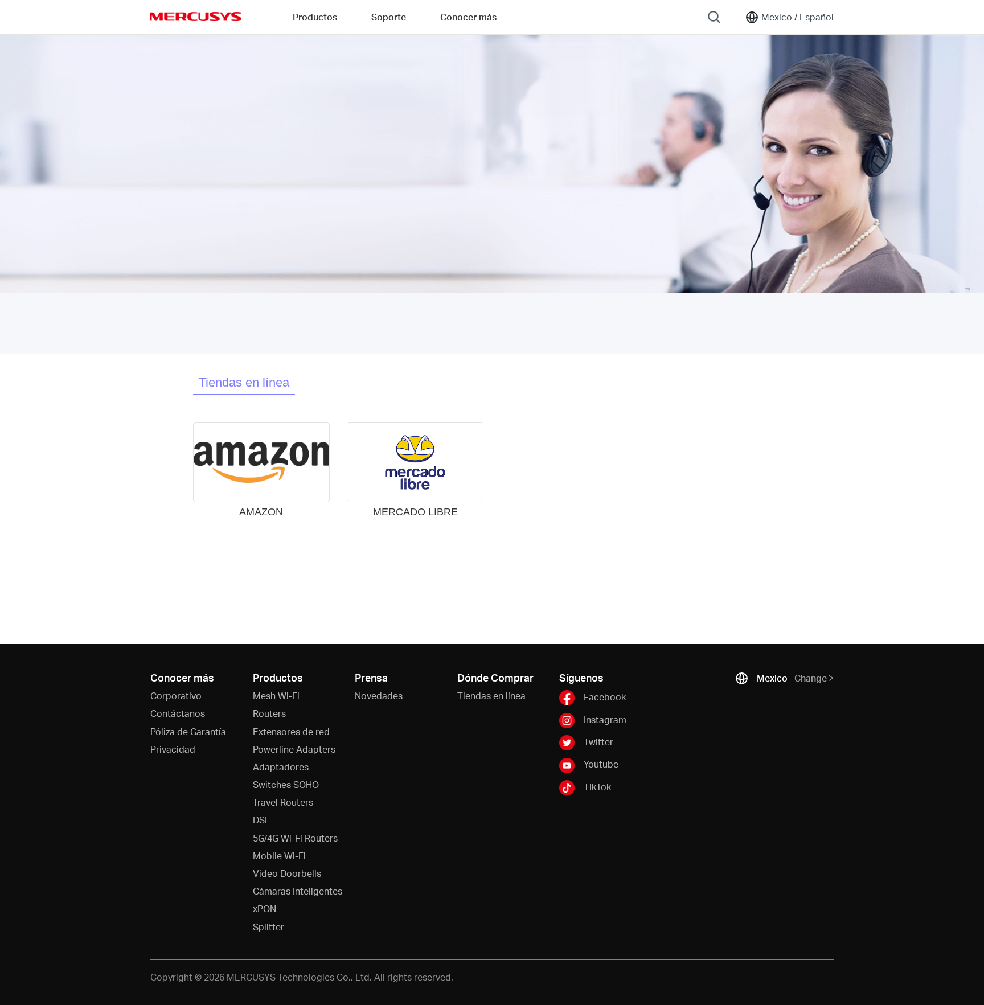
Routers (269, 713)
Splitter (268, 926)
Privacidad (172, 749)
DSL (261, 819)
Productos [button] (315, 17)
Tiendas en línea (244, 382)
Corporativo (176, 695)
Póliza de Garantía (188, 731)
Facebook (605, 697)
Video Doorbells (287, 873)
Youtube (601, 764)
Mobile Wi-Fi (279, 855)
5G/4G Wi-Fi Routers (295, 837)
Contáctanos (177, 713)
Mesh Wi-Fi (276, 695)
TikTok (597, 787)
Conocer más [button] (468, 17)
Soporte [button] (388, 17)
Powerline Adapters (294, 749)
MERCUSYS (195, 16)
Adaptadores (281, 766)
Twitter (598, 742)
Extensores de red (291, 731)
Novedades (379, 695)
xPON (264, 908)
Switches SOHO (286, 784)
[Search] (714, 17)
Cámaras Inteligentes (297, 890)
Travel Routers (283, 802)
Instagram (605, 719)
